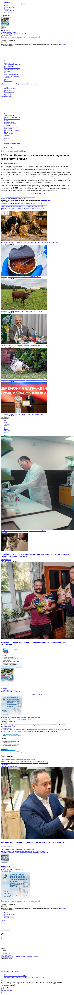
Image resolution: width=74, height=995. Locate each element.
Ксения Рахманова (11, 163)
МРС (5, 422)
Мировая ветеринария (11, 74)
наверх (3, 920)
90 (5, 42)
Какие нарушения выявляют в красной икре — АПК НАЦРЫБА (21, 277)
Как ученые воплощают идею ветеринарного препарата (18, 759)
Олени (6, 432)
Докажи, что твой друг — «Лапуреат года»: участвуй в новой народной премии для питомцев (30, 242)
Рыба (5, 427)
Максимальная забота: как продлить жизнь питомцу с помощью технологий (24, 763)
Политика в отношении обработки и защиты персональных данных (25, 977)
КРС (5, 421)
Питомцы (4, 532)
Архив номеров (9, 10)
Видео (6, 79)
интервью (4, 435)
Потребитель (8, 128)
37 (2, 42)
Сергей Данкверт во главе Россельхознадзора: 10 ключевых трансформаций (24, 345)
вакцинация (18, 197)
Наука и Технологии (10, 73)
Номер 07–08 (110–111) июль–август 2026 (13, 34)
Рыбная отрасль (9, 122)
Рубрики (7, 2)
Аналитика (7, 77)
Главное (6, 114)
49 (2, 906)
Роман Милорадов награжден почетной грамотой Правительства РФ (22, 414)
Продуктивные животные (12, 68)
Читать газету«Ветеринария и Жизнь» (9, 31)
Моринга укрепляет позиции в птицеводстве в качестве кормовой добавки (24, 205)
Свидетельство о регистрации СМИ (15, 976)
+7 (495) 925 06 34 (6, 953)
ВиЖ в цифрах (8, 133)
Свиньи (6, 424)
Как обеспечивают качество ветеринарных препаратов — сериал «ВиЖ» (23, 531)
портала (15, 187)
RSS (5, 974)
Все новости (8, 81)
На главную (4, 417)
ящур (33, 197)
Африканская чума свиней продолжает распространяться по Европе (22, 206)
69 (5, 906)
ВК (44, 193)
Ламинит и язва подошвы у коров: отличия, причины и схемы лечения (22, 208)
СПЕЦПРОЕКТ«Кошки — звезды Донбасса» (10, 560)
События (7, 135)
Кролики (7, 430)
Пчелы (6, 425)
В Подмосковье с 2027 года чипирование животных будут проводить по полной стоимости (29, 731)
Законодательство (9, 63)
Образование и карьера (11, 76)
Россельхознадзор (9, 7)
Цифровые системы (10, 66)
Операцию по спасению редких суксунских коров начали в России (21, 203)
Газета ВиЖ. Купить (7, 35)
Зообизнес (7, 71)
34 (2, 723)
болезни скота (10, 197)
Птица (6, 120)
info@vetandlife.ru (6, 17)
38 (5, 723)
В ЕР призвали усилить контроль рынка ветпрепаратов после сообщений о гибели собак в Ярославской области (35, 729)
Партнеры (7, 9)
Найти (23, 4)
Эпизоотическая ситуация (12, 64)
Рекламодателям (9, 12)
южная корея (27, 197)
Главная (6, 138)
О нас (6, 6)
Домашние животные (11, 69)
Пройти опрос (46, 200)
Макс (39, 193)
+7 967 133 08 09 (6, 95)
